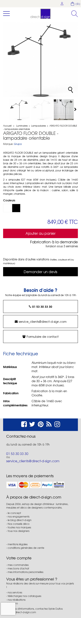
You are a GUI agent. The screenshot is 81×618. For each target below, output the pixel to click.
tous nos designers (18, 531)
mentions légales (18, 544)
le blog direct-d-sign (19, 520)
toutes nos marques (19, 527)
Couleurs (9, 200)
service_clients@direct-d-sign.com (42, 321)
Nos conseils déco (18, 524)
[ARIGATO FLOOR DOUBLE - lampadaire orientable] (19, 109)
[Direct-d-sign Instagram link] (57, 423)
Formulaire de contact (43, 336)
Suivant (76, 109)
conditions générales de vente (26, 548)
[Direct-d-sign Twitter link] (32, 423)
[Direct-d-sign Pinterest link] (40, 423)
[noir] (16, 208)
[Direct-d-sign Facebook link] (24, 423)
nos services (15, 592)
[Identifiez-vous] (62, 3)
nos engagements (18, 516)
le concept (14, 513)
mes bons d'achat (18, 568)
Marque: (8, 144)
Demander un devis (40, 271)
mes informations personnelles (25, 572)
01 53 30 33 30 (42, 306)
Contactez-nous (21, 436)
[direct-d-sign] (40, 13)
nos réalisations (17, 600)
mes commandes (18, 565)
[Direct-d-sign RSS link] (49, 423)
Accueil (7, 125)
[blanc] (7, 208)
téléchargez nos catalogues (24, 596)
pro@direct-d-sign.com (22, 612)
